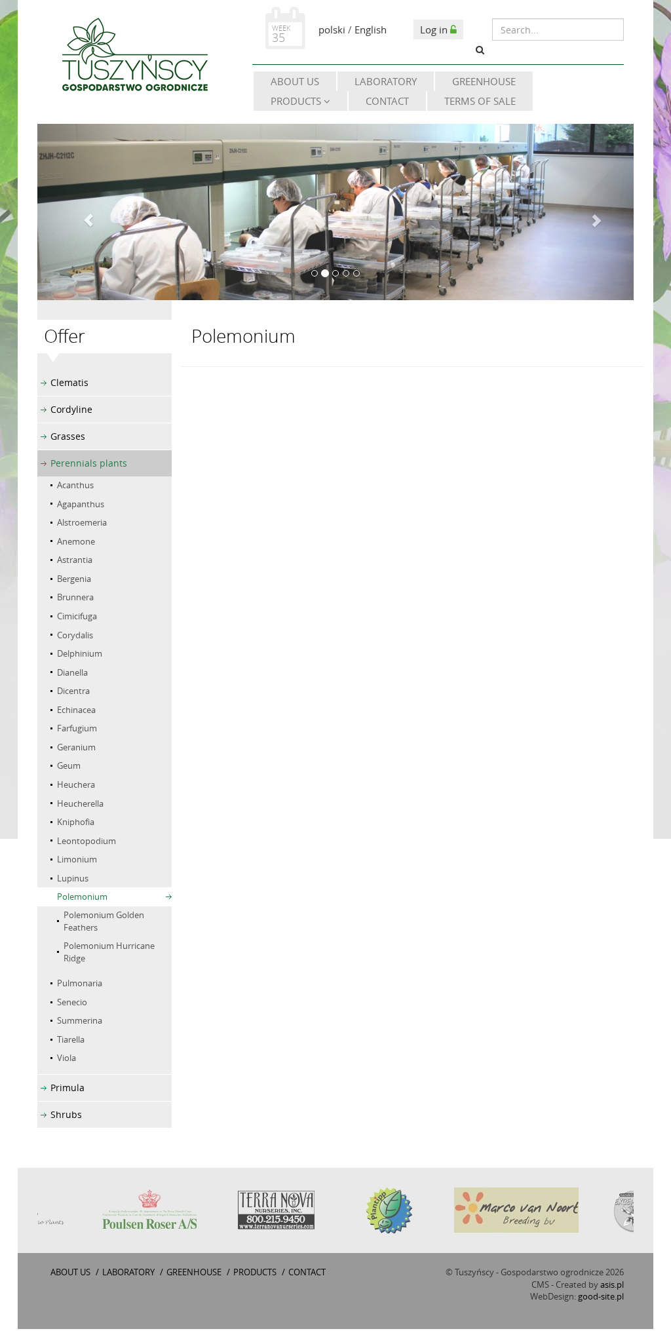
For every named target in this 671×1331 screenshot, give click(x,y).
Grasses (67, 436)
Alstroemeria (82, 522)
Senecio (72, 1002)
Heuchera (76, 784)
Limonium (77, 859)
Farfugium (77, 728)
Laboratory (386, 81)
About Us (295, 81)
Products (297, 100)
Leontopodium (86, 841)
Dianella (72, 672)
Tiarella (71, 1039)
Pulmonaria (79, 983)
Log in (435, 29)
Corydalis (75, 635)
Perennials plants (88, 463)
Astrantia (74, 560)
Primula (67, 1087)
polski (331, 29)
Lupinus (72, 878)
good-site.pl (601, 1296)
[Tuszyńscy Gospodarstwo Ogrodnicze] (134, 57)
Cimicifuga (77, 616)
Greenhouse (484, 81)
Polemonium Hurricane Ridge (109, 952)
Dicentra (73, 691)
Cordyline (71, 409)
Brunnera (75, 597)
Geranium (76, 747)
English (371, 29)
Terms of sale (480, 100)
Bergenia (74, 579)
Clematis (69, 382)
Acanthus (75, 485)
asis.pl (612, 1284)
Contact (387, 100)
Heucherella (80, 803)
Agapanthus (80, 504)
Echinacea (76, 710)
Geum (69, 765)
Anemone (76, 541)
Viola (66, 1058)
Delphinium (79, 653)
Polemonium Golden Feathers (104, 921)
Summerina (79, 1020)
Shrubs (66, 1114)
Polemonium (82, 896)
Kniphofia (75, 822)
